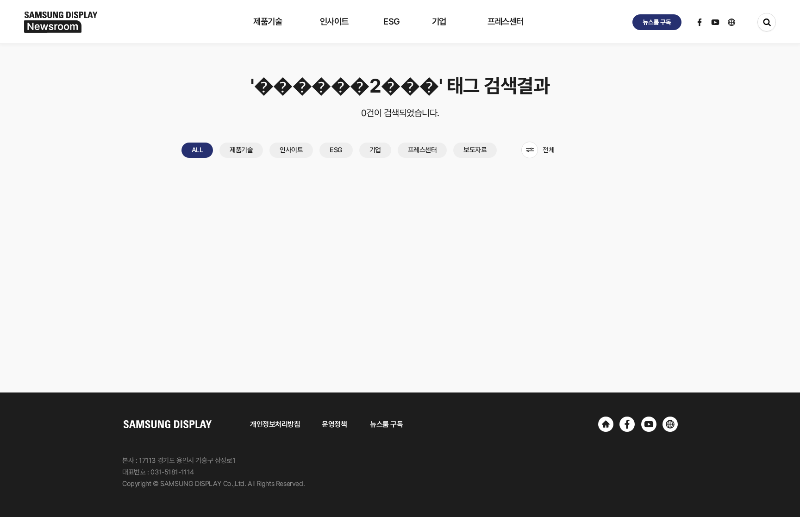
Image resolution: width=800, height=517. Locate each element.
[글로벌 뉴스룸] (670, 424)
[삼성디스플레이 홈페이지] (605, 424)
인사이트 (291, 150)
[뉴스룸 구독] (656, 22)
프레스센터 (422, 150)
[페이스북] (627, 424)
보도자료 (475, 150)
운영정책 (334, 424)
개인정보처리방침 (275, 424)
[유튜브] (648, 424)
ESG (336, 150)
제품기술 (241, 150)
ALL (197, 150)
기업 (375, 150)
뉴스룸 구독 (386, 424)
